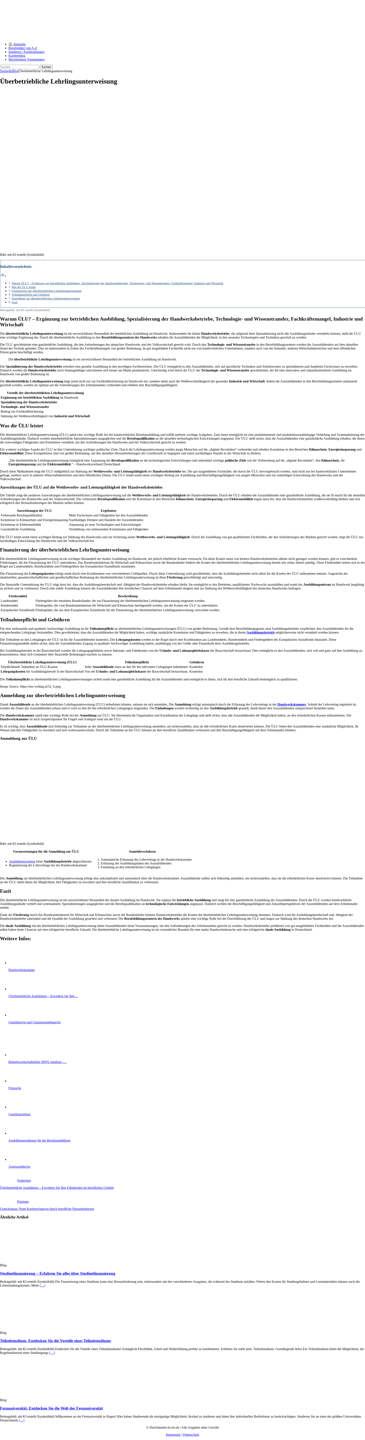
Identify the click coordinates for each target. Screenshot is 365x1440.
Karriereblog (16, 55)
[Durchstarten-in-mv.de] (158, 37)
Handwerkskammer (291, 704)
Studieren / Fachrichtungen (26, 52)
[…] (42, 1285)
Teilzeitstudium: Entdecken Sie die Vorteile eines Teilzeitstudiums (55, 1340)
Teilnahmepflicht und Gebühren (31, 294)
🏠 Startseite (17, 44)
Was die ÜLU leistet (24, 287)
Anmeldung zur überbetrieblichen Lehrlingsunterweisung (46, 298)
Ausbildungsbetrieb (261, 632)
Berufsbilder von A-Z (22, 48)
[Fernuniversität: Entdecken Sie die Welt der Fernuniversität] (34, 1396)
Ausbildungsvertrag (22, 861)
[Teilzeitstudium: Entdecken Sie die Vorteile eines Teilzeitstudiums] (34, 1329)
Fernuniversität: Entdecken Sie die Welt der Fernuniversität (51, 1408)
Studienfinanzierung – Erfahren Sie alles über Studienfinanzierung (57, 1273)
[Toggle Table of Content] (3, 276)
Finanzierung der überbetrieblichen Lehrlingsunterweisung (47, 291)
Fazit (15, 302)
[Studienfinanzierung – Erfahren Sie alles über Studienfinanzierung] (34, 1261)
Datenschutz (191, 1434)
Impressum (173, 1434)
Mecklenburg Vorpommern (26, 59)
